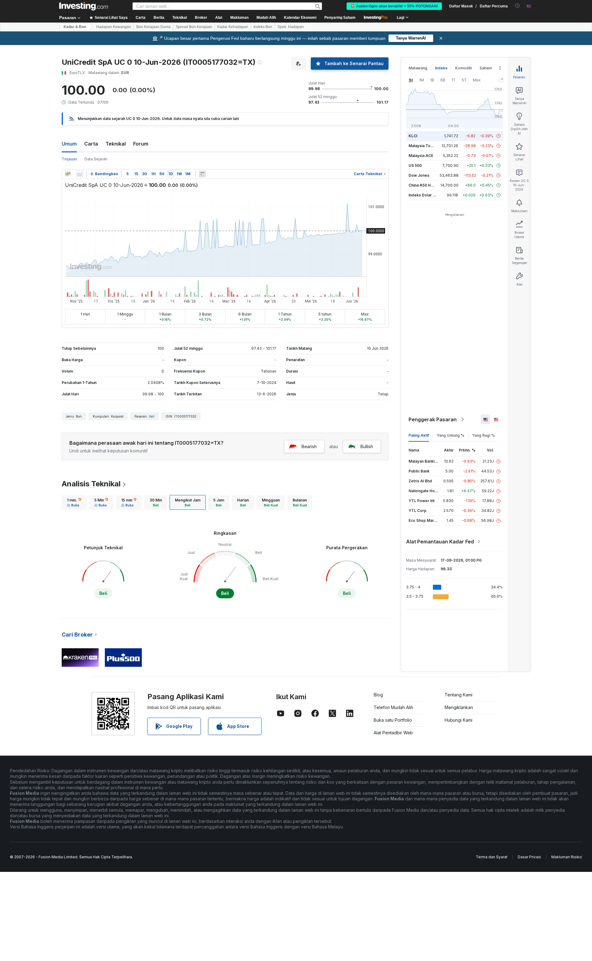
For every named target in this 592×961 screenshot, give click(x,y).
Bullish (366, 446)
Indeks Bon (262, 27)
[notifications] (517, 6)
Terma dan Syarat (492, 857)
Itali (151, 416)
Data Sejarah (95, 159)
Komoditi (463, 68)
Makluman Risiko (566, 857)
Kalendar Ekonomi (300, 17)
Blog (378, 694)
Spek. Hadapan (291, 27)
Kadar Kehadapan (232, 27)
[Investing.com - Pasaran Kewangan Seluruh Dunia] (83, 6)
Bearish (309, 446)
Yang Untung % (450, 435)
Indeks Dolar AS (423, 195)
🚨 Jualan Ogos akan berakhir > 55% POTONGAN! (394, 6)
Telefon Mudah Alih (393, 707)
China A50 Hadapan (426, 185)
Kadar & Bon (75, 27)
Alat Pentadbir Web (393, 732)
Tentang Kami (458, 694)
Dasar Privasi (529, 857)
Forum (140, 144)
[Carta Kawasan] (79, 174)
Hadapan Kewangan (113, 27)
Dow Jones (419, 175)
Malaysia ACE (421, 155)
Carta (91, 144)
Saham (485, 68)
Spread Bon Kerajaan (194, 27)
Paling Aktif (419, 435)
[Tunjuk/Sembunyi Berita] (202, 174)
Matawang (418, 68)
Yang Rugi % (483, 435)
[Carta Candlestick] (67, 174)
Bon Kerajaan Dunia (153, 27)
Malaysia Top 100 (424, 145)
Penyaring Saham (340, 17)
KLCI (413, 136)
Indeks (441, 68)
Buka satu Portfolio (393, 720)
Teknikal (115, 144)
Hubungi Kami (458, 720)
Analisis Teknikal (91, 483)
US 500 (415, 165)
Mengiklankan (459, 707)
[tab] (74, 502)
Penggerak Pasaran (433, 419)
